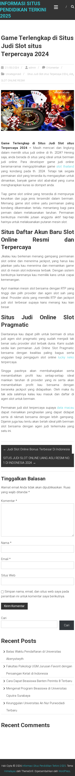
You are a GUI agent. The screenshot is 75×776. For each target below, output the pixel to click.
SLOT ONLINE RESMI (13, 80)
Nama (6, 543)
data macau (65, 408)
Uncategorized (13, 74)
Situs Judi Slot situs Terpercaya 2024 (47, 74)
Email (6, 559)
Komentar (9, 501)
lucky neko (66, 357)
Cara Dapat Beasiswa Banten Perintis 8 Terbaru (39, 681)
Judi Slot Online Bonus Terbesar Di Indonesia (36, 449)
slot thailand (65, 166)
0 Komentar (52, 67)
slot (71, 74)
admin (32, 67)
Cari (3, 618)
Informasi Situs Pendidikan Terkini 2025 (23, 10)
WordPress (64, 771)
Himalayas (10, 771)
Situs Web (8, 575)
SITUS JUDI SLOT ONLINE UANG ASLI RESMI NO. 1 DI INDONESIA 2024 (36, 460)
